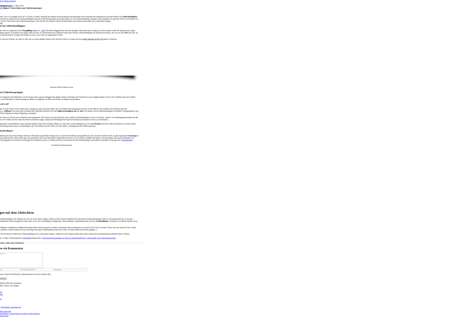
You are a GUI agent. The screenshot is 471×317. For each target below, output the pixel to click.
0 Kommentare (83, 238)
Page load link (5, 311)
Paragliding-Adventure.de (11, 307)
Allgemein (26, 238)
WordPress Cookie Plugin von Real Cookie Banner (20, 314)
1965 (43, 30)
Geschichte (46, 238)
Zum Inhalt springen (8, 1)
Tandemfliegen (127, 140)
